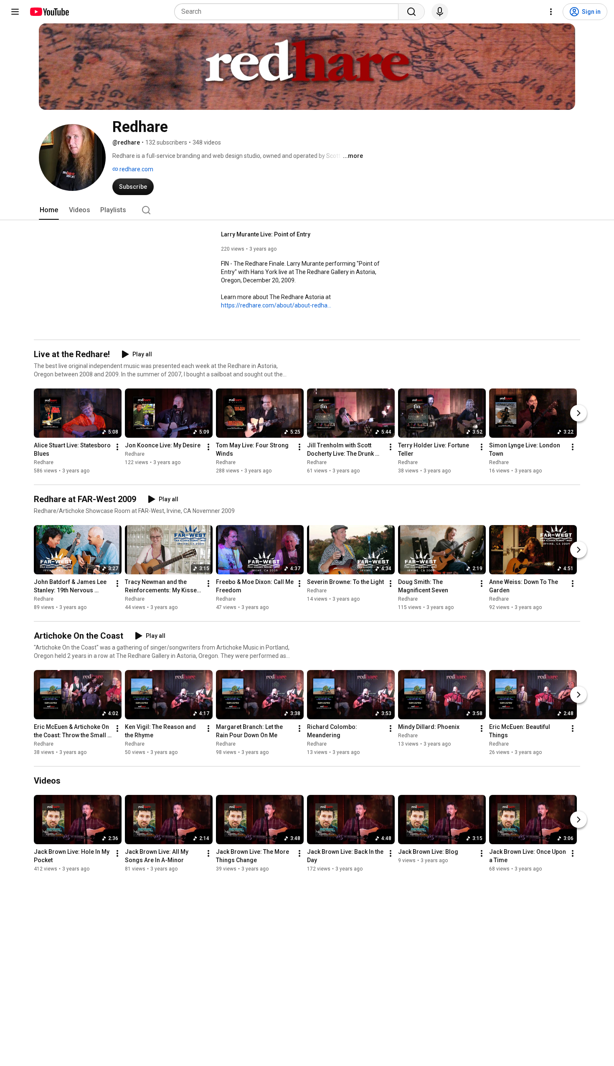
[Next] (578, 413)
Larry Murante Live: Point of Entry (265, 234)
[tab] (49, 210)
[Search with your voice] (439, 11)
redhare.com (135, 169)
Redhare (43, 462)
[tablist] (307, 210)
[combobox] (288, 12)
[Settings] (551, 12)
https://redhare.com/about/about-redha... (276, 305)
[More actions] (117, 447)
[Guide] (15, 12)
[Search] (411, 11)
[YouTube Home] (49, 11)
